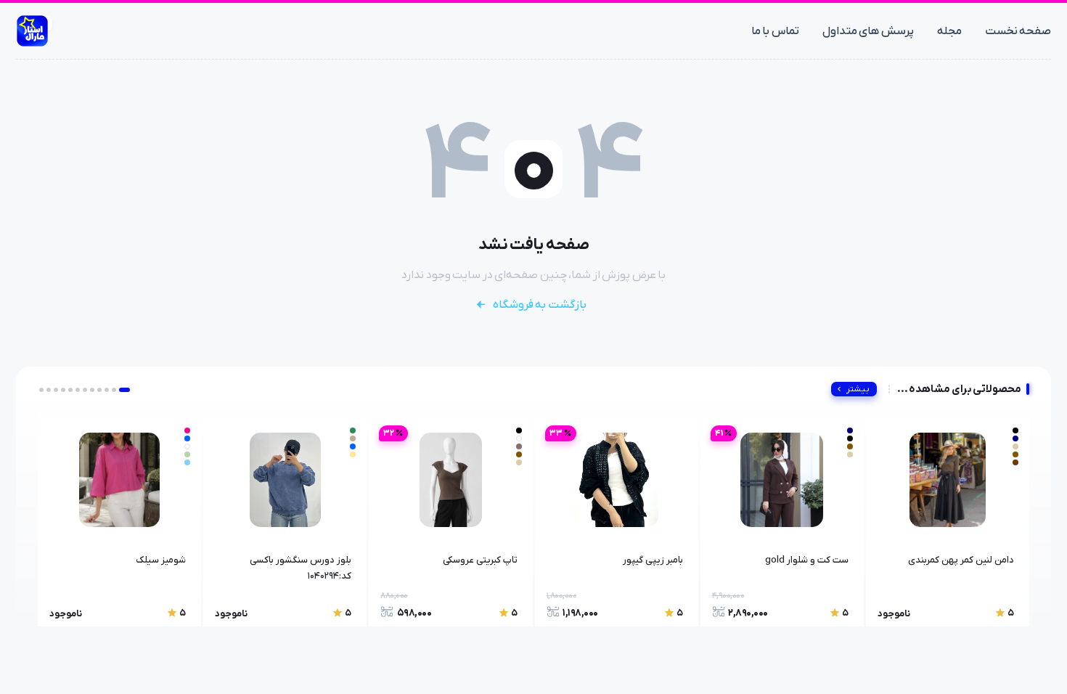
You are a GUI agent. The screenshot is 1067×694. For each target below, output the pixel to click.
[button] (124, 390)
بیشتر (858, 389)
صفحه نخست (1018, 31)
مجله (949, 31)
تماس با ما (775, 31)
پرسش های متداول (868, 31)
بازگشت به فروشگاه (539, 305)
